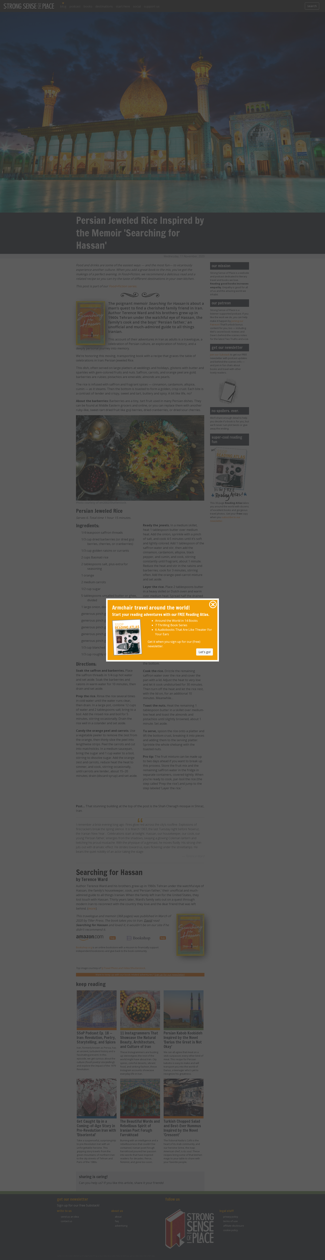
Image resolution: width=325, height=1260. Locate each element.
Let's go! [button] (204, 652)
